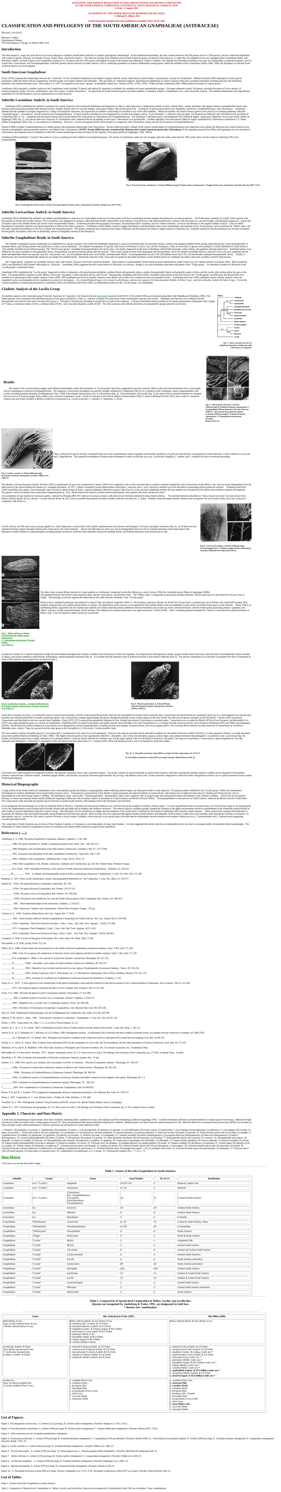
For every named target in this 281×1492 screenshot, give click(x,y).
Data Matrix (11, 1157)
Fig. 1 (29, 715)
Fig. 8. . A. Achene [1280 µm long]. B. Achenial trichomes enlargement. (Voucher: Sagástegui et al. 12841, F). (25, 706)
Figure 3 (54, 301)
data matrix (102, 296)
